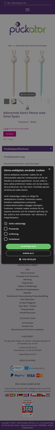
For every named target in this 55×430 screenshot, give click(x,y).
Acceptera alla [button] (28, 246)
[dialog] (27, 215)
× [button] (49, 169)
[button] (27, 259)
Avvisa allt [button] (28, 253)
